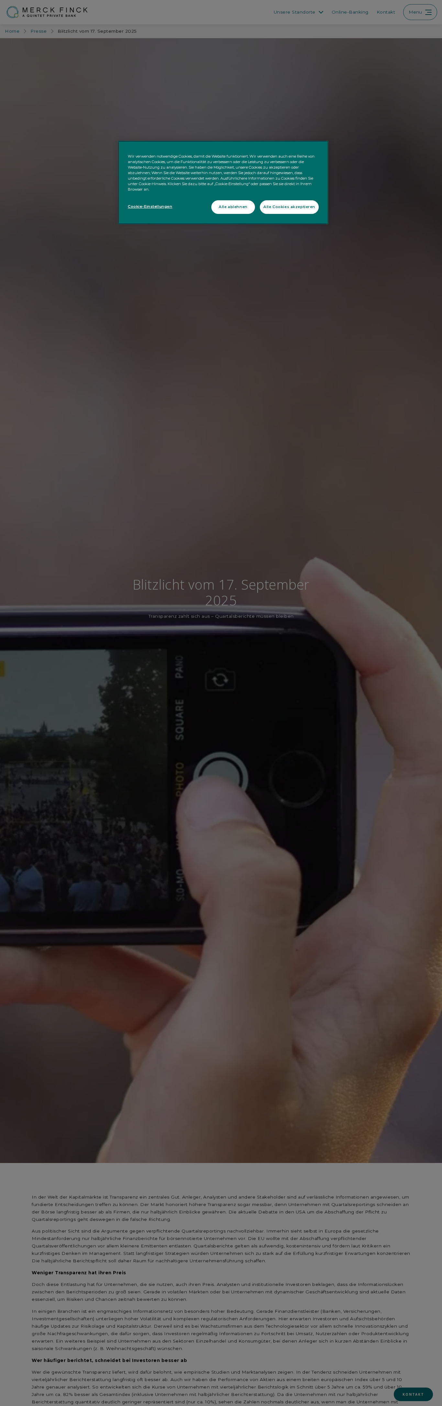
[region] (223, 183)
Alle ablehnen (233, 207)
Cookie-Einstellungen (150, 206)
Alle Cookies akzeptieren (289, 207)
